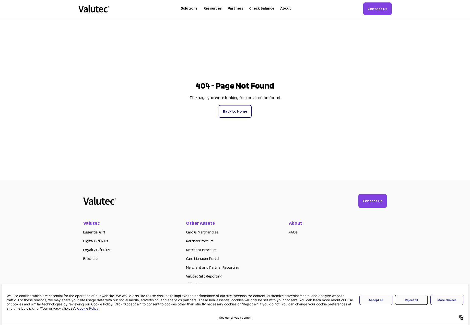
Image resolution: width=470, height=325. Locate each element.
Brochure (90, 258)
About (285, 8)
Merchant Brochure (201, 249)
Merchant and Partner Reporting (212, 267)
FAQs (293, 232)
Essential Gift (94, 232)
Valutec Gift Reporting (204, 276)
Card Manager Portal (202, 258)
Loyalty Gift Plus (96, 249)
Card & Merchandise (202, 232)
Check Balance (261, 8)
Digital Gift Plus (95, 241)
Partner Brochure (200, 241)
